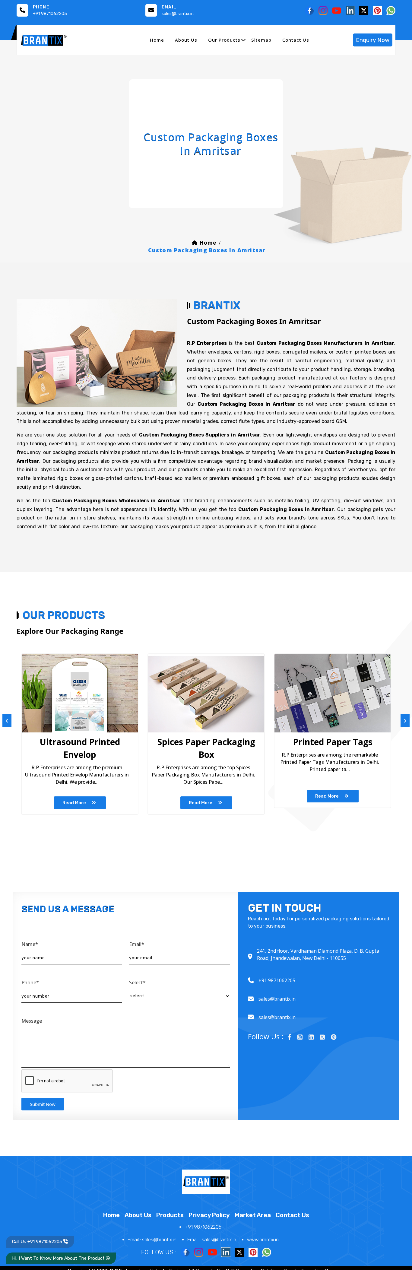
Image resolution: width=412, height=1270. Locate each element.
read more (74, 802)
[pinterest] (333, 1037)
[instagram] (300, 1037)
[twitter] (322, 1037)
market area (253, 1215)
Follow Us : (158, 1252)
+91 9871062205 (50, 13)
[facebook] (289, 1037)
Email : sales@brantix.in (152, 1240)
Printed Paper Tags (332, 742)
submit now (42, 1104)
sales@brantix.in (178, 13)
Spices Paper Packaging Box (206, 748)
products (170, 1215)
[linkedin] (311, 1037)
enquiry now (372, 40)
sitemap (261, 40)
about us (186, 40)
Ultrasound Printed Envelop (80, 748)
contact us (295, 40)
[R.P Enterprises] (44, 40)
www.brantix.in (263, 1240)
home (157, 40)
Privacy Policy (209, 1215)
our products (224, 40)
